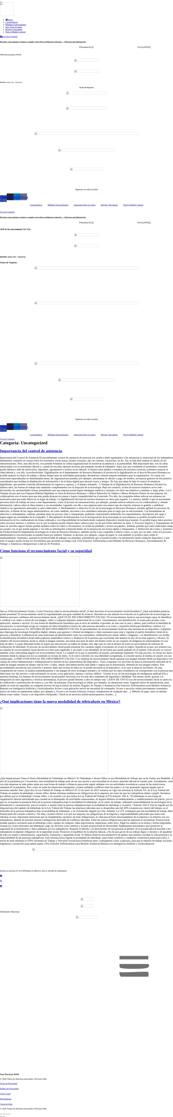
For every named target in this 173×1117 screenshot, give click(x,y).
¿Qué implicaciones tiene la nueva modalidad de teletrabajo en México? (60, 701)
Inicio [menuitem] (10, 20)
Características (36, 205)
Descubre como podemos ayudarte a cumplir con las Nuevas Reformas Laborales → (43, 42)
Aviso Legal (5, 1094)
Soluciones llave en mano (84, 205)
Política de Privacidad (9, 1089)
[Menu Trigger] (1, 1)
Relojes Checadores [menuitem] (13, 29)
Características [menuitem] (11, 22)
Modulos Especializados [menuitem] (15, 25)
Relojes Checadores (109, 205)
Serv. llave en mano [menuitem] (13, 27)
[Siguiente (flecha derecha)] (4, 1116)
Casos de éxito (6, 1104)
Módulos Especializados (58, 205)
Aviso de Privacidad (8, 1083)
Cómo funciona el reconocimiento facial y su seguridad (46, 551)
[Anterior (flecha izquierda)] (1, 1116)
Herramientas (5, 1099)
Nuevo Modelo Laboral (133, 205)
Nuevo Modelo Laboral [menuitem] (15, 32)
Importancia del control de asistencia (31, 451)
